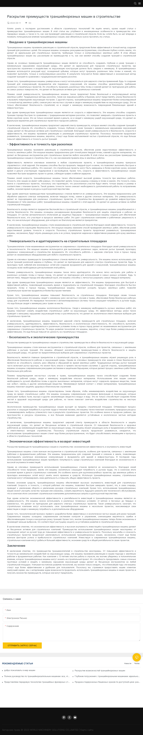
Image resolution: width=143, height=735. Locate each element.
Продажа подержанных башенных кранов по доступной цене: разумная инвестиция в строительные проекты (108, 682)
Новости (127, 663)
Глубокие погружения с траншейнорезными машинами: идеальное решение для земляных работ (108, 676)
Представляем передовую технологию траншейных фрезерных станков (37, 682)
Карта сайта (86, 729)
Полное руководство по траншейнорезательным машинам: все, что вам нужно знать (37, 676)
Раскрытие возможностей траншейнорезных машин (100, 670)
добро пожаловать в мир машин (19, 670)
